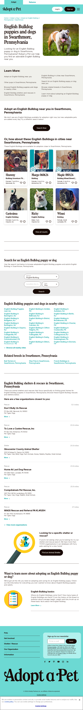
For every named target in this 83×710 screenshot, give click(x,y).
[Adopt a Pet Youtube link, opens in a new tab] (59, 661)
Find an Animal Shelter (51, 552)
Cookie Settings (41, 695)
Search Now (41, 128)
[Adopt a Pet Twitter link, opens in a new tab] (50, 661)
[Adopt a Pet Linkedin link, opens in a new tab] (67, 661)
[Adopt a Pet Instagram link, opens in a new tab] (63, 661)
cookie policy (9, 702)
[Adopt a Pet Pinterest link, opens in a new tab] (54, 661)
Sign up (70, 9)
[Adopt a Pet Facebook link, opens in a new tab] (45, 661)
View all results (41, 232)
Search (41, 291)
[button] (21, 182)
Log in (57, 9)
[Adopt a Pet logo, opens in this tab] (41, 678)
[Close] (79, 699)
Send (71, 641)
